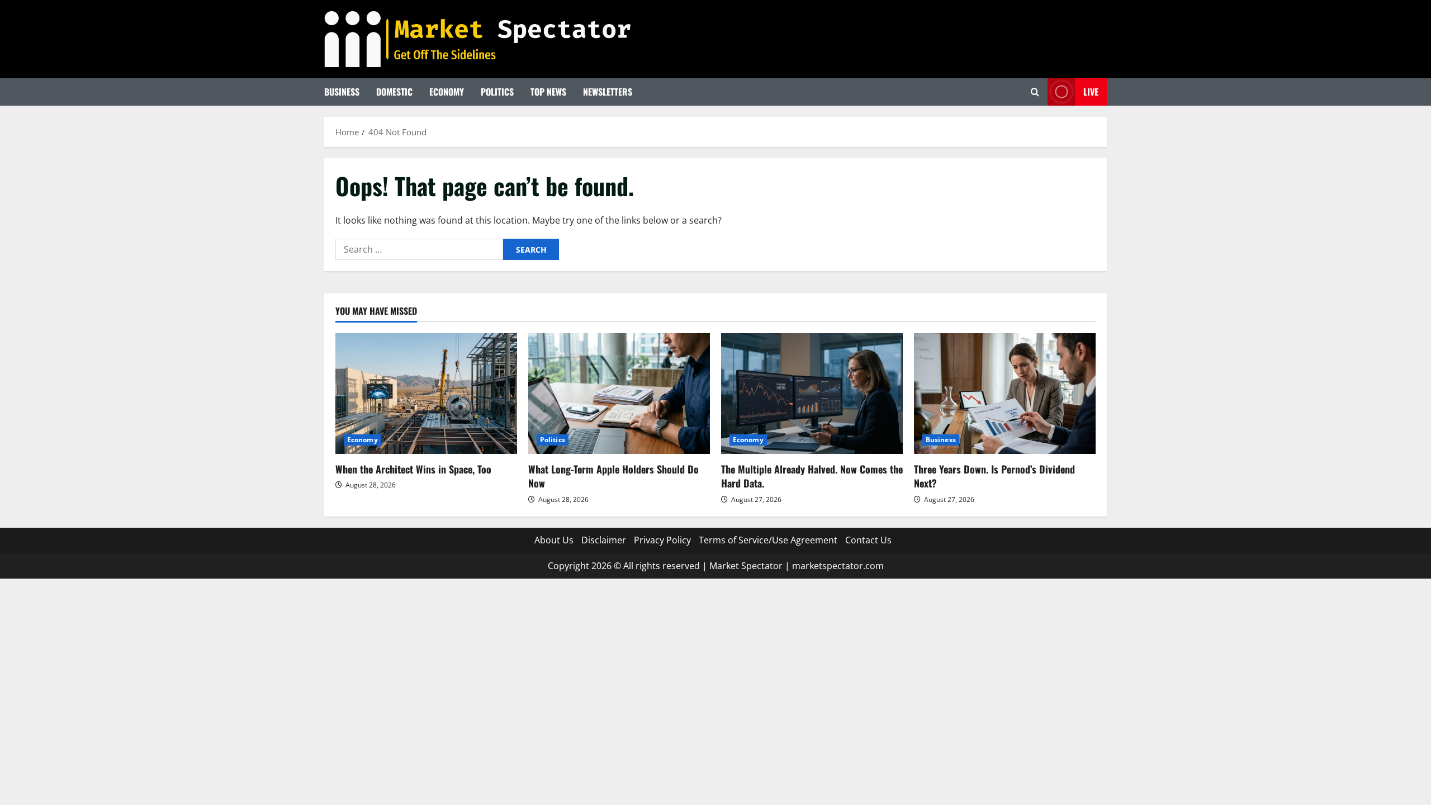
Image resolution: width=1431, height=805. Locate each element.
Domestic (394, 91)
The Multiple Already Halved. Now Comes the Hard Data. (812, 476)
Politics (497, 91)
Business (341, 91)
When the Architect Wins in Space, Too (413, 469)
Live (1090, 91)
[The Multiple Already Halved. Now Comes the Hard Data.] (812, 393)
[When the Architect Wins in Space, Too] (426, 393)
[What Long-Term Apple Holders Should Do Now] (619, 393)
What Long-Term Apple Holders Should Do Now (613, 476)
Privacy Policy (662, 540)
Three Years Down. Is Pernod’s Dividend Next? (994, 476)
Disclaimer (603, 540)
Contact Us (868, 540)
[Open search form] (1035, 92)
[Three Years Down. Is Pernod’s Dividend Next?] (1005, 393)
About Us (554, 540)
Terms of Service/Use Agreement (768, 540)
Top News (548, 91)
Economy (446, 91)
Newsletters (607, 91)
